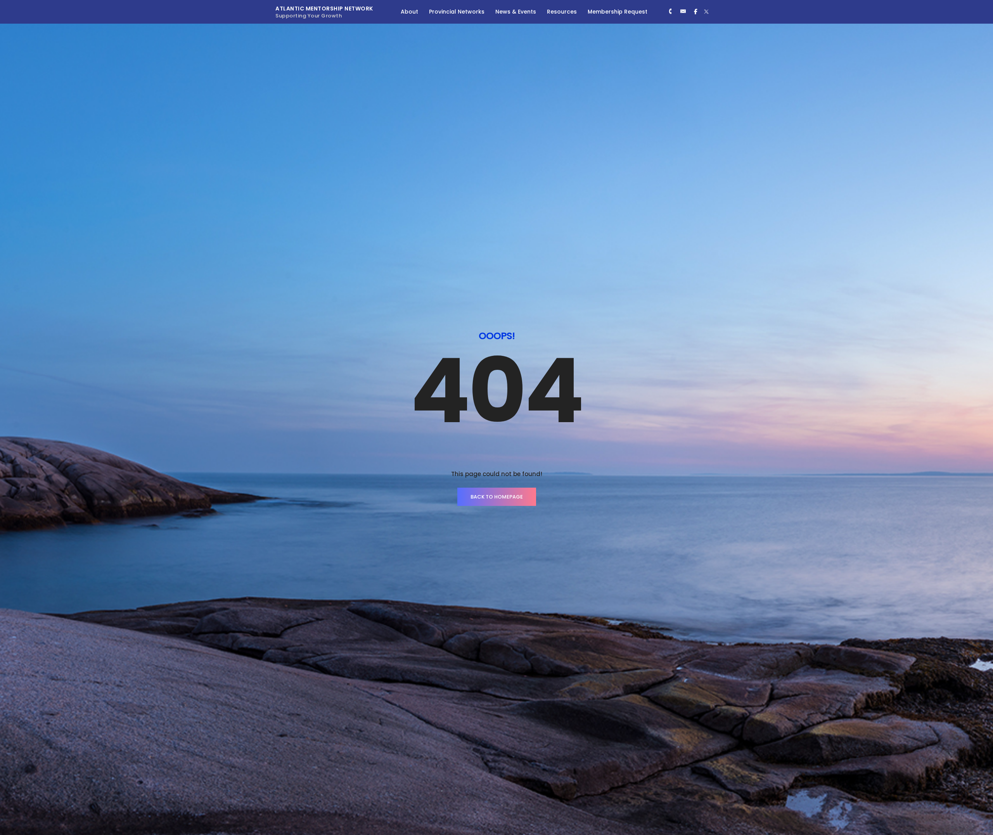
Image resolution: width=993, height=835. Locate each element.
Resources (562, 12)
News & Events (515, 12)
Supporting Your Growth (308, 15)
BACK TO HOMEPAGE (497, 496)
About (409, 12)
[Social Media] (670, 11)
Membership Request (617, 12)
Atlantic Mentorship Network (324, 8)
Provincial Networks (456, 12)
